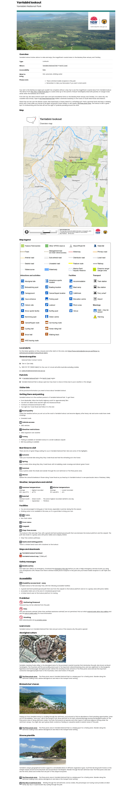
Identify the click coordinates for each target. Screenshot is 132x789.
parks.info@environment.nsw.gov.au (33, 371)
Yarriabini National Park (50, 66)
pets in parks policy (31, 613)
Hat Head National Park (47, 98)
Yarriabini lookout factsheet (32, 553)
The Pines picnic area (84, 103)
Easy (44, 70)
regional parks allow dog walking (97, 612)
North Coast (63, 66)
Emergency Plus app (61, 569)
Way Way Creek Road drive (40, 92)
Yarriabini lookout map (34, 556)
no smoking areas (41, 620)
